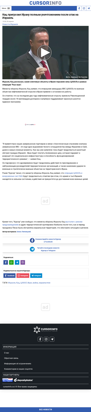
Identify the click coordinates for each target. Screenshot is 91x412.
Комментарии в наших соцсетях (18, 369)
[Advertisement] (43, 114)
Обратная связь (11, 358)
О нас (6, 353)
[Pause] (4, 77)
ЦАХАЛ (23, 283)
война (35, 283)
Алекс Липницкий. (24, 232)
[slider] (13, 78)
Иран (29, 283)
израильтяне (44, 283)
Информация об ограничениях (17, 363)
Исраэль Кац (14, 283)
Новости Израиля (10, 24)
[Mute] (7, 77)
